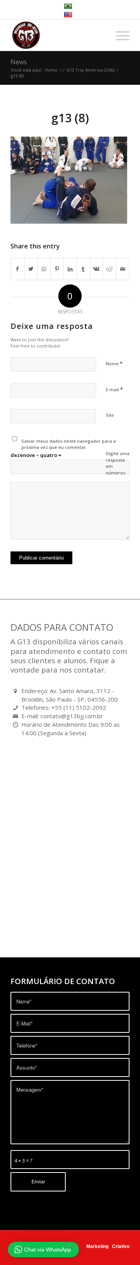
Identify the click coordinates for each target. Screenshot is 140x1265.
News (18, 62)
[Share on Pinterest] (57, 269)
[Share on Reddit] (109, 269)
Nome (114, 363)
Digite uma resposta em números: (118, 463)
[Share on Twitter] (30, 269)
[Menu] (119, 35)
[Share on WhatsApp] (44, 269)
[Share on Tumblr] (83, 269)
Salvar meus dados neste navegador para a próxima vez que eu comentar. (68, 444)
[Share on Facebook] (17, 269)
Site (110, 415)
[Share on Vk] (96, 269)
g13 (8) (70, 118)
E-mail (114, 389)
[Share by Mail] (122, 269)
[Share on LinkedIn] (70, 269)
